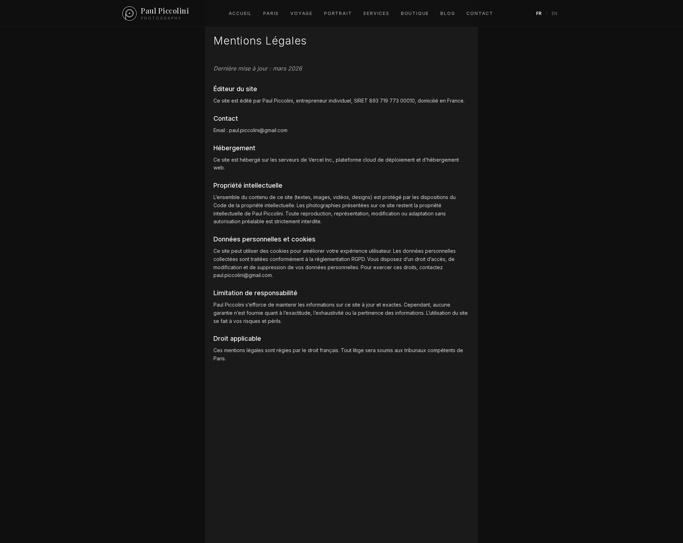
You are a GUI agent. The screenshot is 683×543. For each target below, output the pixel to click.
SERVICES (376, 13)
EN (555, 13)
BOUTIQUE (415, 13)
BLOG (447, 13)
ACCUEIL (240, 13)
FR (539, 13)
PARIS (271, 13)
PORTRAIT (338, 13)
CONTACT (479, 13)
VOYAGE (301, 13)
